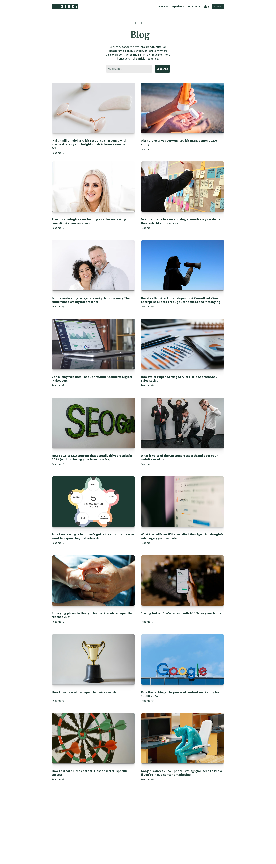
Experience (178, 6)
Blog (206, 6)
